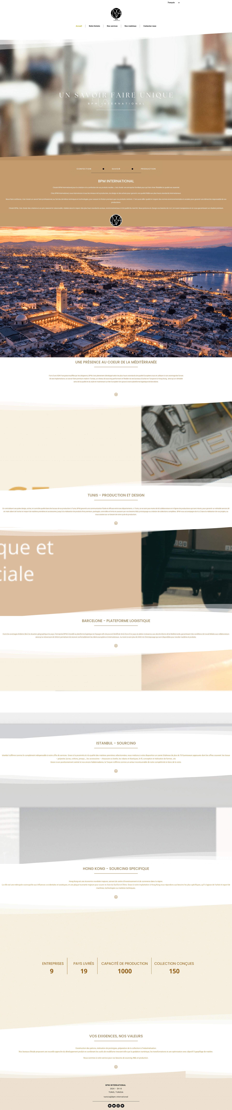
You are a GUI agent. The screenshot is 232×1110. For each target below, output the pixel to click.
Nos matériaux (130, 26)
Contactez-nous (149, 26)
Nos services (112, 26)
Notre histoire (94, 26)
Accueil (79, 26)
